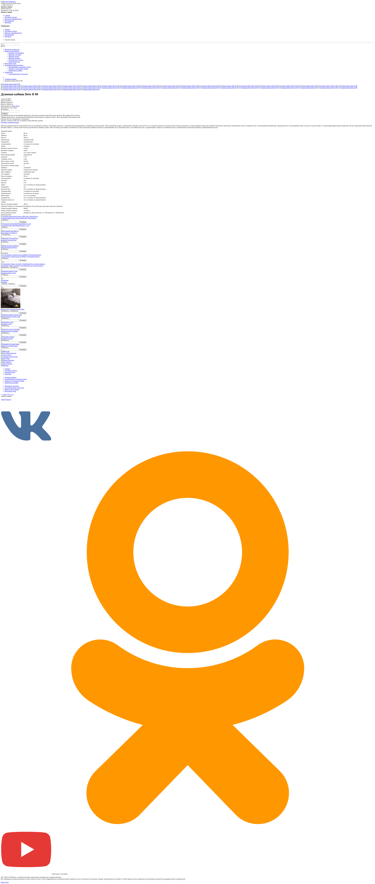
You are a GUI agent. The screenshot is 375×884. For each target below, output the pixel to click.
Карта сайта (5, 882)
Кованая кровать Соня (8, 273)
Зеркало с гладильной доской (18, 69)
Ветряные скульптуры (12, 49)
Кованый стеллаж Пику (9, 240)
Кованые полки (14, 56)
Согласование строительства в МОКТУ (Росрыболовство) (20, 256)
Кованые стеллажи (15, 55)
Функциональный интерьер (14, 65)
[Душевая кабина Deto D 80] (10, 84)
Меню (3, 46)
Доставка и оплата (11, 17)
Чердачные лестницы (12, 386)
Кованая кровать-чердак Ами (10, 316)
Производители (10, 372)
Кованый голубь (6, 324)
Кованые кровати (14, 58)
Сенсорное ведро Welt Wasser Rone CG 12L (15, 225)
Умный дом (8, 72)
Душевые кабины (10, 79)
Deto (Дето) (15, 106)
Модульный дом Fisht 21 (9, 233)
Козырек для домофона (16, 53)
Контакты (8, 22)
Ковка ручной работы (12, 51)
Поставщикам (9, 21)
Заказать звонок (10, 40)
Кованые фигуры (14, 62)
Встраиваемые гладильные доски (20, 67)
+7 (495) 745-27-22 (7, 394)
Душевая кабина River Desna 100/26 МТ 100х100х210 (18, 218)
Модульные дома (10, 63)
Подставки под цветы (16, 60)
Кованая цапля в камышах (9, 331)
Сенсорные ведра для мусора (18, 74)
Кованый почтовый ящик (9, 346)
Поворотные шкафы (15, 70)
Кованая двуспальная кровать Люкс (13, 309)
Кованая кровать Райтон (9, 247)
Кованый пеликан (7, 338)
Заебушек (4, 282)
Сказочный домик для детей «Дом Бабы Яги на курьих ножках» (22, 265)
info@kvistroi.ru (6, 399)
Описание (4, 122)
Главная (7, 15)
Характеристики (13, 122)
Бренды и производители (13, 19)
